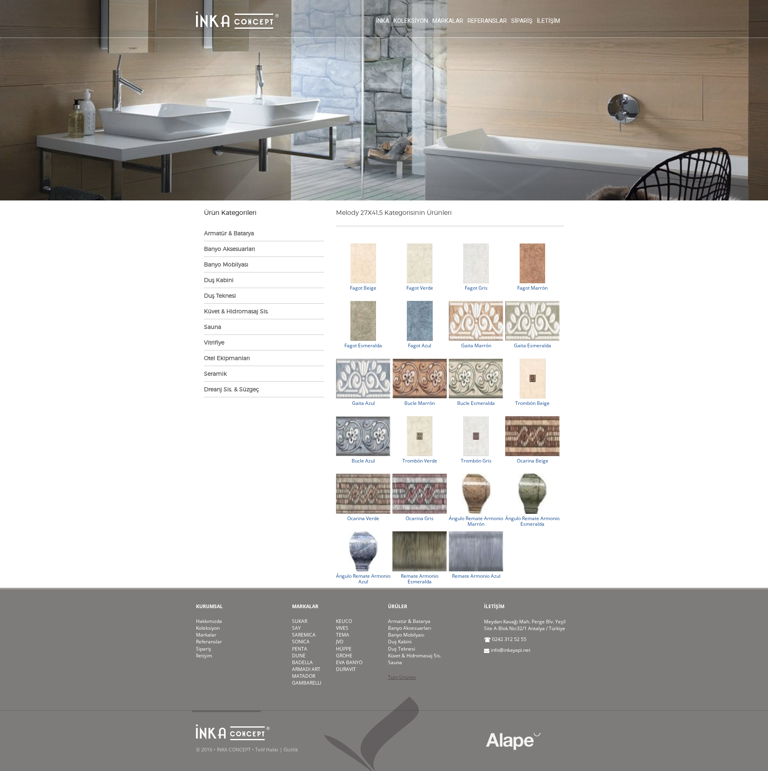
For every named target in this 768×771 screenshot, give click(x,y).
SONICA (301, 641)
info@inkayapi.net (510, 650)
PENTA (299, 648)
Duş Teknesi (220, 295)
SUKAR (299, 621)
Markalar (447, 20)
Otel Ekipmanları (227, 357)
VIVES (342, 628)
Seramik (215, 373)
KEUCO (344, 621)
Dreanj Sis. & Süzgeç (231, 389)
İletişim (548, 20)
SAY (296, 628)
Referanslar (487, 20)
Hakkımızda (209, 621)
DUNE (299, 655)
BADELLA (302, 662)
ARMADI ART (306, 669)
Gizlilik (291, 749)
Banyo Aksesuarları (229, 248)
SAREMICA (304, 634)
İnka (382, 20)
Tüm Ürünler (402, 677)
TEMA (342, 634)
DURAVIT (346, 669)
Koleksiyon (411, 20)
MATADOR (303, 676)
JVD (340, 641)
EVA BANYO (349, 662)
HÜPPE (344, 648)
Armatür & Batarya (229, 233)
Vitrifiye (214, 342)
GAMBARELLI (306, 682)
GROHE (344, 655)
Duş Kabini (219, 279)
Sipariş (521, 20)
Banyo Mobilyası (226, 264)
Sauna (212, 326)
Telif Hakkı (266, 749)
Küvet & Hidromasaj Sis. (236, 311)
